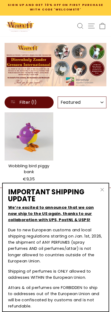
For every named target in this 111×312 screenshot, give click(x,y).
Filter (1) (27, 102)
